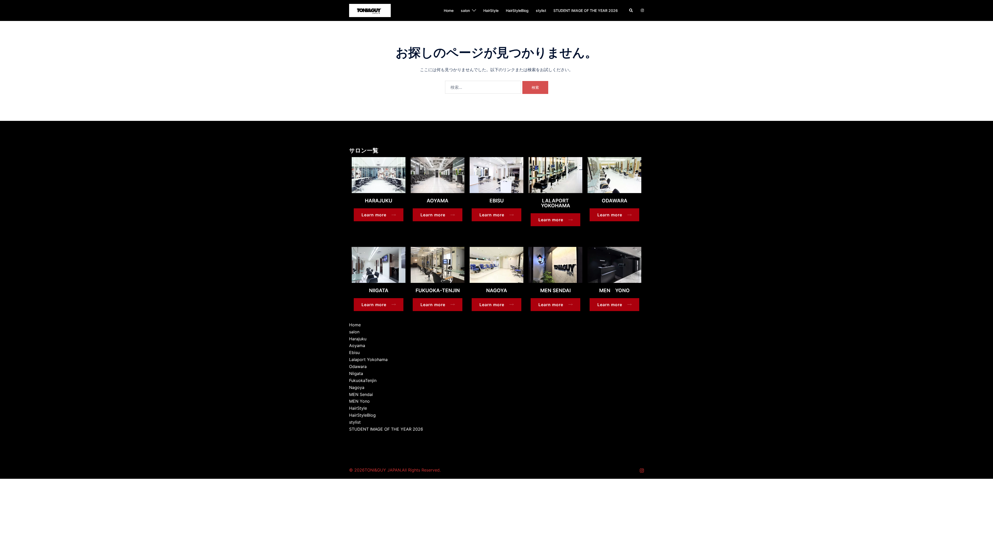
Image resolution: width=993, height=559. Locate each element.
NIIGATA (378, 290)
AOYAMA (437, 201)
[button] (631, 10)
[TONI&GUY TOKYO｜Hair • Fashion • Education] (370, 10)
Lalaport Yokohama (368, 359)
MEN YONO (614, 290)
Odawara (358, 366)
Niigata (356, 373)
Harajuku (357, 338)
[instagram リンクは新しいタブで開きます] (642, 10)
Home (449, 10)
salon (465, 10)
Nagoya (356, 387)
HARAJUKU (378, 201)
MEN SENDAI (555, 290)
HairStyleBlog (517, 10)
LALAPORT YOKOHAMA (555, 203)
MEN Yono (359, 401)
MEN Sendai (361, 394)
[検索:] (483, 87)
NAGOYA (496, 290)
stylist (541, 10)
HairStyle (491, 10)
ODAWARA (614, 201)
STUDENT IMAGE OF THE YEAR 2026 (585, 10)
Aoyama (357, 345)
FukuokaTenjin (363, 380)
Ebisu (354, 352)
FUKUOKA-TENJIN (438, 290)
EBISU (497, 201)
